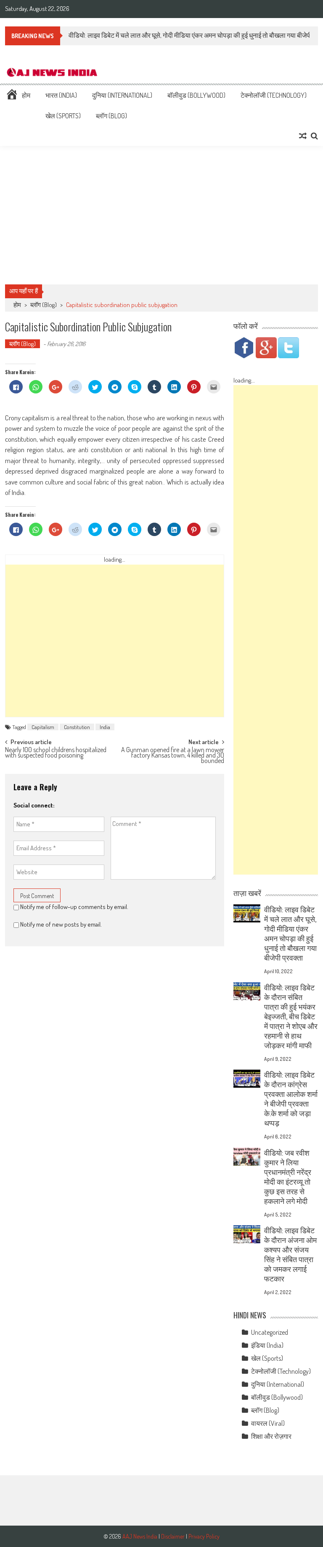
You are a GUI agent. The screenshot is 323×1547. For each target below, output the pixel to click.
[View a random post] (303, 136)
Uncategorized (269, 1332)
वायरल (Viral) (268, 1423)
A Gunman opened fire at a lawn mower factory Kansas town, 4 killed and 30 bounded (172, 754)
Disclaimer (173, 1536)
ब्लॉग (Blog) (111, 116)
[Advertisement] (161, 215)
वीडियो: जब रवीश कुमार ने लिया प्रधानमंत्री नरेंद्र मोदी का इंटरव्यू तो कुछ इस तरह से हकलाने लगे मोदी (287, 1177)
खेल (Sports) (63, 116)
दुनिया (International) (122, 95)
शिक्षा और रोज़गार (271, 1436)
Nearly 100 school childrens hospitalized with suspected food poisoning (55, 753)
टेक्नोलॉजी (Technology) (274, 95)
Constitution (77, 727)
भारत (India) (61, 95)
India (105, 727)
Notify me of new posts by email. (61, 924)
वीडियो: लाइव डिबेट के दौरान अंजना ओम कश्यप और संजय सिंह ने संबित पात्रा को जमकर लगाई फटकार (290, 1254)
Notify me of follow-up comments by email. (74, 907)
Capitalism (43, 727)
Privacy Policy (204, 1536)
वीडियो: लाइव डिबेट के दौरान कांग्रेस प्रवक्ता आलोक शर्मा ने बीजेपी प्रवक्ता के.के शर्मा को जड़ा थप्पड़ (291, 1099)
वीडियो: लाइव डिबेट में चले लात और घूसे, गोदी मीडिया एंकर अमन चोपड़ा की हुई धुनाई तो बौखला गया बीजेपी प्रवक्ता (290, 933)
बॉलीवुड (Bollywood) (196, 95)
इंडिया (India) (267, 1345)
